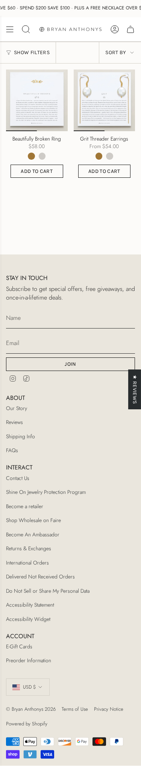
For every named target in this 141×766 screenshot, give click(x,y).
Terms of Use (75, 709)
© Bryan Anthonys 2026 (31, 709)
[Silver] (42, 156)
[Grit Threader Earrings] (104, 100)
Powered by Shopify (26, 723)
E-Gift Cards (19, 646)
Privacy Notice (108, 709)
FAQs (12, 450)
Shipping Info (20, 436)
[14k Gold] (31, 156)
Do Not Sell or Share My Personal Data (47, 591)
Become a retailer (24, 506)
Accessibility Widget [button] (28, 619)
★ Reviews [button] (135, 389)
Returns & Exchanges (28, 548)
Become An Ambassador (32, 534)
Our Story (16, 408)
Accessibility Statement (30, 605)
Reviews (14, 422)
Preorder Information (28, 660)
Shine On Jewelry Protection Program (46, 492)
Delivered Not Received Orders (40, 576)
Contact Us (17, 478)
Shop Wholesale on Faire (33, 520)
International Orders (27, 562)
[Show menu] (9, 29)
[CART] (130, 29)
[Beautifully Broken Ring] (37, 100)
